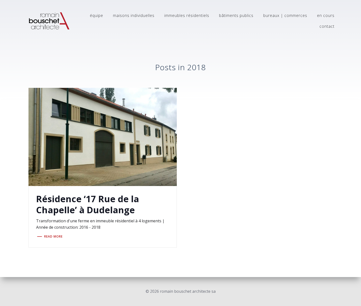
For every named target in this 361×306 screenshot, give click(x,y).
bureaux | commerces (285, 15)
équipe (96, 15)
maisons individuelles (133, 15)
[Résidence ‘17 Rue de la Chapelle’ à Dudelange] (102, 136)
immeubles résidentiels (186, 15)
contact (326, 26)
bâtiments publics (236, 15)
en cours (325, 15)
